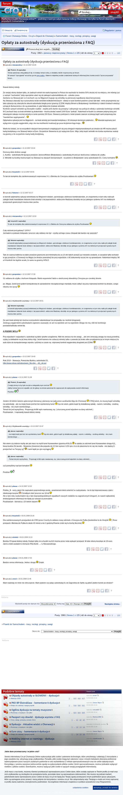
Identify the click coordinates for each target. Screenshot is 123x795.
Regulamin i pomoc (113, 30)
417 (83, 698)
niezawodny (17, 65)
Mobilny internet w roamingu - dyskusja (32, 738)
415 (75, 698)
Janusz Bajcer (97, 702)
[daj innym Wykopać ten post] (114, 139)
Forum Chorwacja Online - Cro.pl (20, 36)
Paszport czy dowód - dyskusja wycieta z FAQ (35, 717)
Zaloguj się (8, 30)
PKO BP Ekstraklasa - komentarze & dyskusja (34, 702)
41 (77, 720)
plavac (14, 377)
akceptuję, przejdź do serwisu (106, 788)
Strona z (73, 53)
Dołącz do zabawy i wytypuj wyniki (22, 705)
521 (83, 705)
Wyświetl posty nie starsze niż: (27, 604)
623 (75, 713)
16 (84, 734)
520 (79, 705)
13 (80, 727)
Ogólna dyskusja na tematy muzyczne (31, 710)
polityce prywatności (87, 782)
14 (84, 727)
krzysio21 (16, 172)
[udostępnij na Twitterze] (109, 139)
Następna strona (112, 604)
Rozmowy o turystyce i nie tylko (21, 713)
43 (84, 720)
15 (80, 734)
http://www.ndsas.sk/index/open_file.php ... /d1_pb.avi (24, 363)
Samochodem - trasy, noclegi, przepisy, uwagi (76, 36)
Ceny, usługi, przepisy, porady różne (23, 720)
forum (7, 3)
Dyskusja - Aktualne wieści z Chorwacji (32, 724)
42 (80, 720)
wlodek (15, 537)
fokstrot (15, 193)
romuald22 (96, 710)
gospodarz (16, 148)
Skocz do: (36, 631)
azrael (95, 695)
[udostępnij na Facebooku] (96, 139)
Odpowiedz (7, 48)
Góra (118, 139)
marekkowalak (97, 738)
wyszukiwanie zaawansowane (89, 15)
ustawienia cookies (80, 788)
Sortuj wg (61, 604)
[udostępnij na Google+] (100, 139)
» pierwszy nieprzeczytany (53, 53)
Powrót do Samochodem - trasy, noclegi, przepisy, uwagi (27, 624)
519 (75, 705)
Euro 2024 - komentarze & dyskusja (29, 731)
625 (83, 713)
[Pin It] (104, 139)
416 (79, 698)
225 (118, 53)
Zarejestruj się (22, 30)
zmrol (14, 579)
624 (79, 713)
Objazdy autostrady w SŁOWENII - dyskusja (34, 695)
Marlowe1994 (97, 717)
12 (77, 727)
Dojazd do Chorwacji (45, 36)
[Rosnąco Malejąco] (82, 604)
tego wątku (41, 75)
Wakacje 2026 (16, 698)
